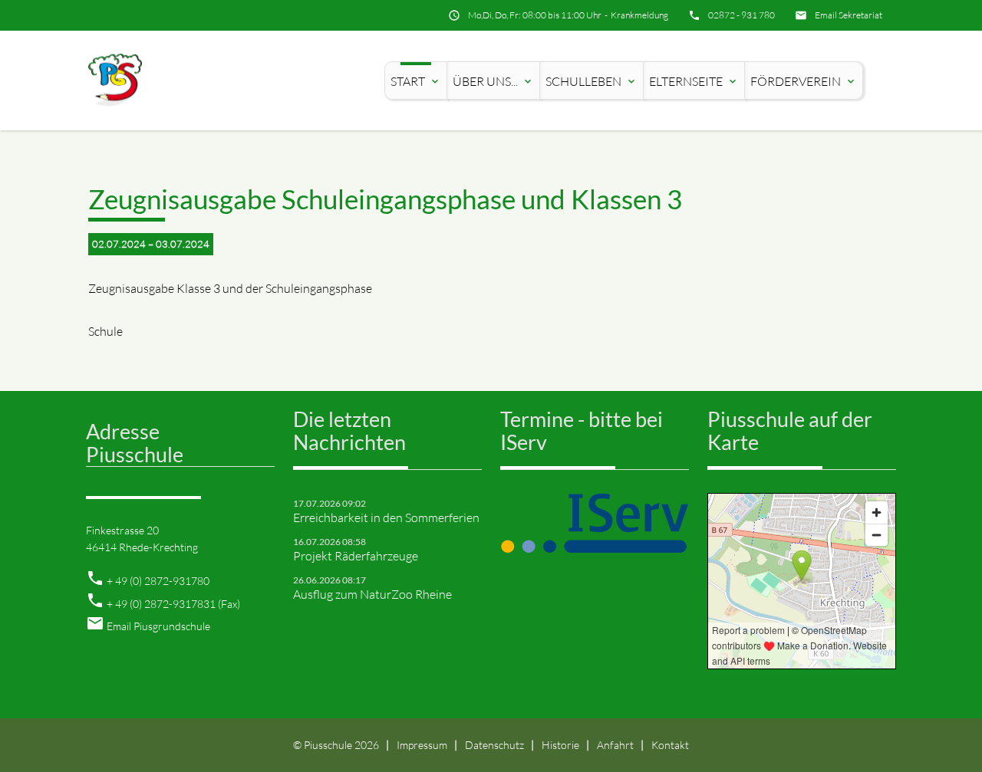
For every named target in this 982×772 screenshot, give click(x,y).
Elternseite (694, 81)
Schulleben (591, 81)
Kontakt (670, 744)
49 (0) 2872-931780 (162, 580)
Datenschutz (494, 744)
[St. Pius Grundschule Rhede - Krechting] (115, 81)
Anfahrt (615, 744)
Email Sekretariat (848, 15)
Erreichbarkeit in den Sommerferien (386, 517)
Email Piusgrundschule (158, 625)
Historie (560, 744)
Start (415, 81)
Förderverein (803, 81)
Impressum (422, 744)
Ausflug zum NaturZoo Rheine (372, 594)
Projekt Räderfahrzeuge (355, 556)
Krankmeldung (639, 15)
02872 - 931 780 (741, 15)
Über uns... (493, 81)
